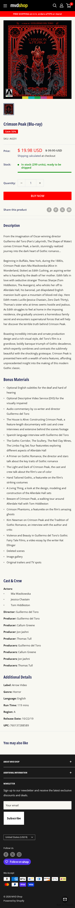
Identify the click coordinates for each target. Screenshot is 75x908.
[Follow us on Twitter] (12, 854)
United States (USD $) (16, 837)
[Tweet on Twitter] (62, 209)
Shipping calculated (29, 155)
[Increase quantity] (40, 183)
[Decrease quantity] (21, 183)
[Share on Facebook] (49, 209)
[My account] (61, 5)
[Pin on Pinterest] (55, 209)
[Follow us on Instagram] (19, 854)
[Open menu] (5, 5)
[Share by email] (69, 209)
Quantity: (9, 183)
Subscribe (14, 818)
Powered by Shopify (13, 900)
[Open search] (55, 5)
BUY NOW (37, 196)
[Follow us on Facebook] (5, 854)
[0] (68, 5)
